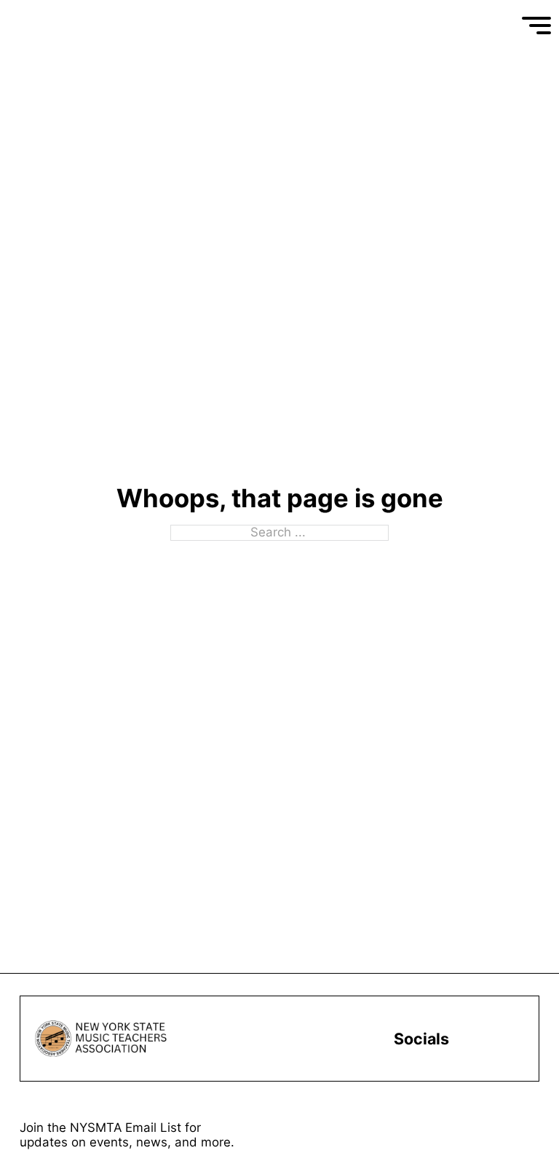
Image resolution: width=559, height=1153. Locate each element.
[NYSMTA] (89, 25)
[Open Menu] (536, 25)
